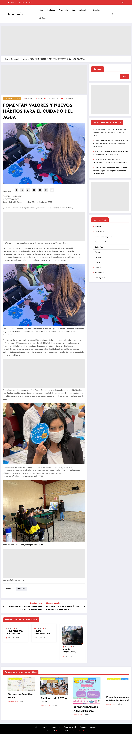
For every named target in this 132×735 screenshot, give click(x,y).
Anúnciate (63, 10)
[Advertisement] (66, 40)
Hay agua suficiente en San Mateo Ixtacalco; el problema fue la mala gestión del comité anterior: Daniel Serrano (110, 143)
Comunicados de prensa (12, 98)
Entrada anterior (36, 603)
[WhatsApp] (46, 190)
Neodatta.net (60, 731)
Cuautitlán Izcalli (79, 10)
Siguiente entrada (53, 603)
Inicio (40, 10)
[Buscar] (112, 14)
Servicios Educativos (114, 694)
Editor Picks (99, 247)
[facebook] (16, 190)
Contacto (42, 17)
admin (40, 98)
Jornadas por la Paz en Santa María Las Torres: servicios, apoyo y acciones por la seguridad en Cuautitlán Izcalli (110, 170)
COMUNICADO (100, 231)
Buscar (97, 68)
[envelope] (34, 190)
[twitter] (22, 190)
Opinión (98, 267)
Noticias (51, 10)
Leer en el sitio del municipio (14, 580)
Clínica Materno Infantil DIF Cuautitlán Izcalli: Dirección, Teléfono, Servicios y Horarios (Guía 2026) (110, 132)
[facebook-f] (122, 2)
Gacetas (96, 10)
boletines (98, 226)
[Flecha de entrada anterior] (3, 606)
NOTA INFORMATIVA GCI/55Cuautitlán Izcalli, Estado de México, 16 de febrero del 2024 (14, 632)
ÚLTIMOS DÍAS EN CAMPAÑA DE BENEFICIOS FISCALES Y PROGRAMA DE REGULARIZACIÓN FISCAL (63, 608)
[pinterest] (40, 190)
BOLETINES (30, 98)
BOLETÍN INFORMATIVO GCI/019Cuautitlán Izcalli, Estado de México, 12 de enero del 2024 (71, 650)
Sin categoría (99, 272)
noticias (97, 262)
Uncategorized (100, 278)
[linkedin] (28, 190)
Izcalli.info (15, 14)
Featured (98, 252)
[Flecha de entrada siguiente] (84, 606)
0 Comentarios (68, 98)
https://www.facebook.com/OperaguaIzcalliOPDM (23, 544)
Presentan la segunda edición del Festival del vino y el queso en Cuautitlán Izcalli (49, 698)
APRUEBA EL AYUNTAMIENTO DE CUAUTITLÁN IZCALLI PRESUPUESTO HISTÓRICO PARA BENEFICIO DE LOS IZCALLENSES (25, 608)
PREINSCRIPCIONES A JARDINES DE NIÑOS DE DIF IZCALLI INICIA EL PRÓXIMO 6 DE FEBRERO (16, 708)
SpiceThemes (83, 731)
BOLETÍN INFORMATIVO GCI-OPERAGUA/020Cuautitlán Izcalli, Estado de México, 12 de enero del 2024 (42, 632)
